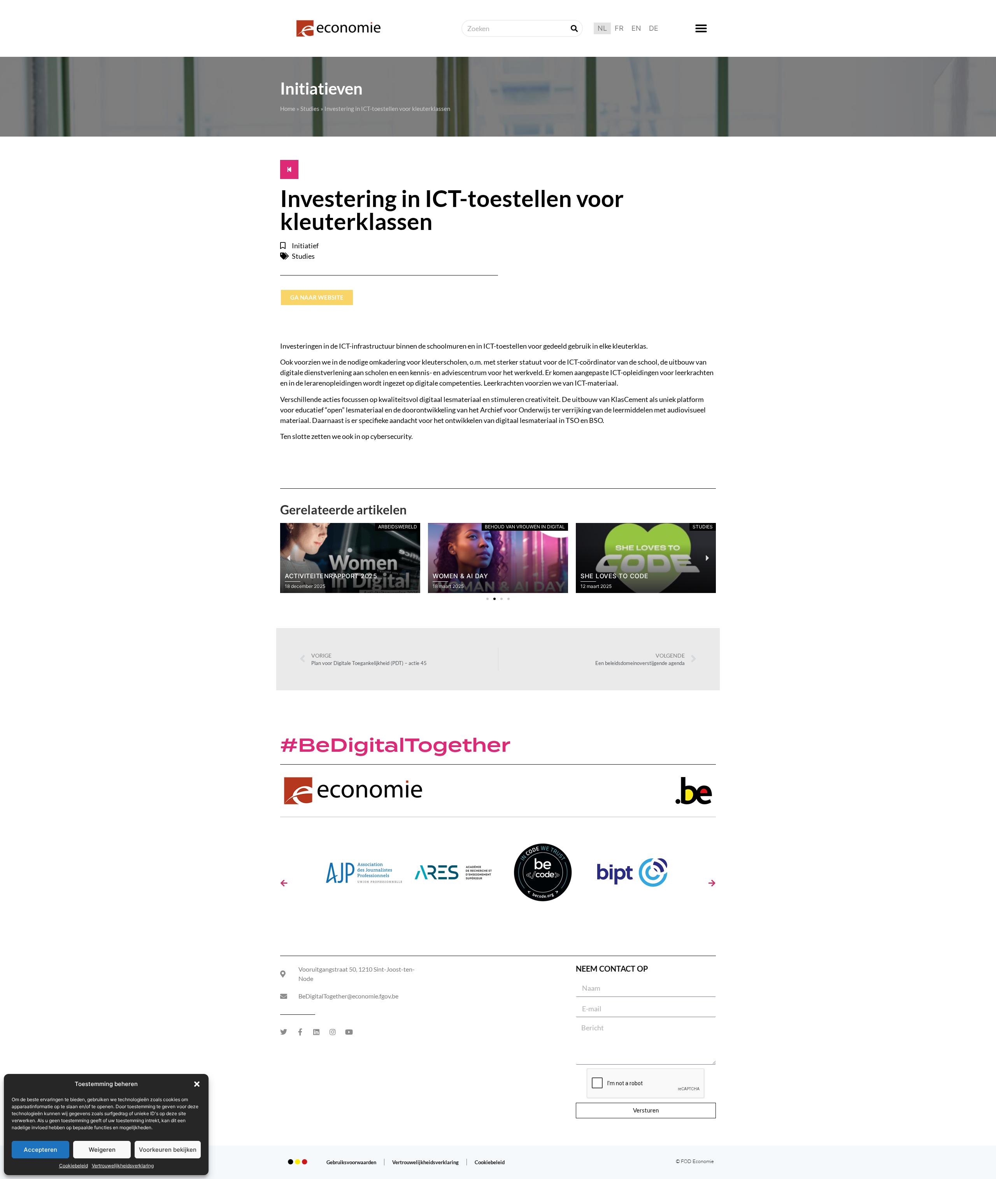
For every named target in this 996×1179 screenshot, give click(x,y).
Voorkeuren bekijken (167, 1149)
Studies (309, 108)
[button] (197, 1084)
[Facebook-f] (299, 1031)
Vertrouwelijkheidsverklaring (123, 1165)
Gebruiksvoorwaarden (351, 1162)
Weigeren (102, 1149)
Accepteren (40, 1149)
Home (287, 108)
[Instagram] (332, 1031)
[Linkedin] (316, 1031)
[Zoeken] (574, 28)
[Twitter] (283, 1031)
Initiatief (305, 245)
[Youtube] (348, 1031)
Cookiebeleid (73, 1165)
